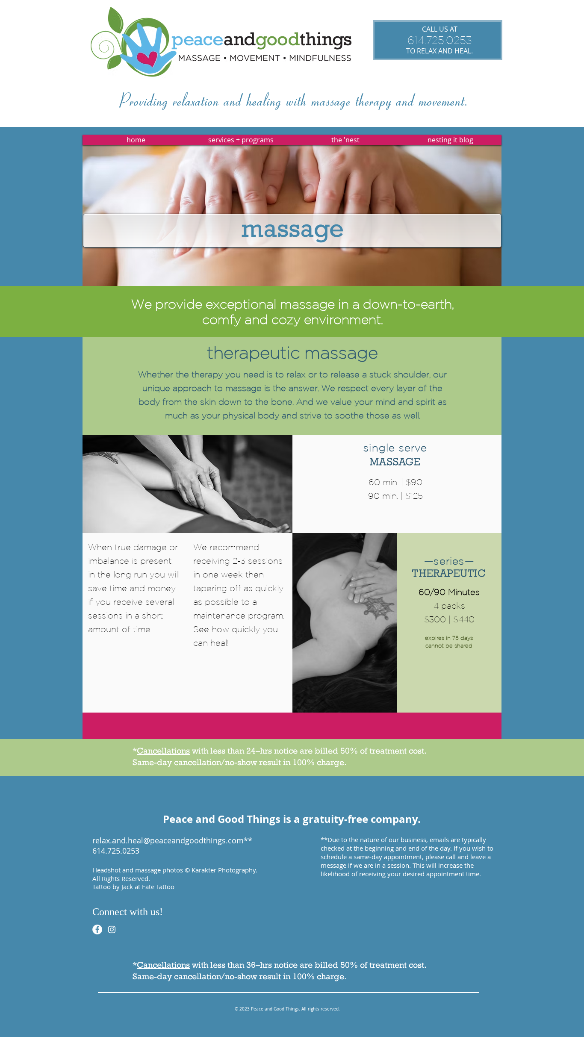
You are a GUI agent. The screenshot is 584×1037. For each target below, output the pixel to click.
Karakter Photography (224, 870)
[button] (240, 139)
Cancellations (163, 750)
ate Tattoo (159, 886)
